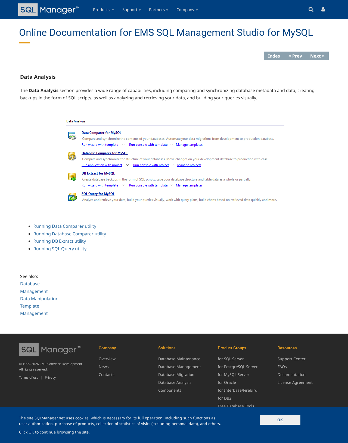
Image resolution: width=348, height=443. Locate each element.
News (104, 366)
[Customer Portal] (323, 9)
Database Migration (176, 374)
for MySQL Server (233, 374)
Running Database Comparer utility (69, 234)
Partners (157, 9)
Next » (317, 56)
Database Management (179, 366)
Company (185, 9)
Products (102, 9)
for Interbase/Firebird (237, 390)
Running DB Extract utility (59, 241)
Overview (107, 358)
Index (274, 56)
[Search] (310, 9)
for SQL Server (231, 358)
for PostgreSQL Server (238, 366)
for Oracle (227, 382)
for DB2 (224, 398)
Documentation (292, 374)
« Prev (295, 56)
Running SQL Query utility (59, 249)
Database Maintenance (179, 358)
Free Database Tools (236, 406)
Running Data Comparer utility (64, 226)
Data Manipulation (39, 299)
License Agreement (295, 382)
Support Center (292, 358)
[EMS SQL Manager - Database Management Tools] (49, 9)
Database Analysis (174, 382)
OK (280, 419)
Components (169, 390)
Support (129, 9)
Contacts (106, 374)
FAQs (282, 366)
